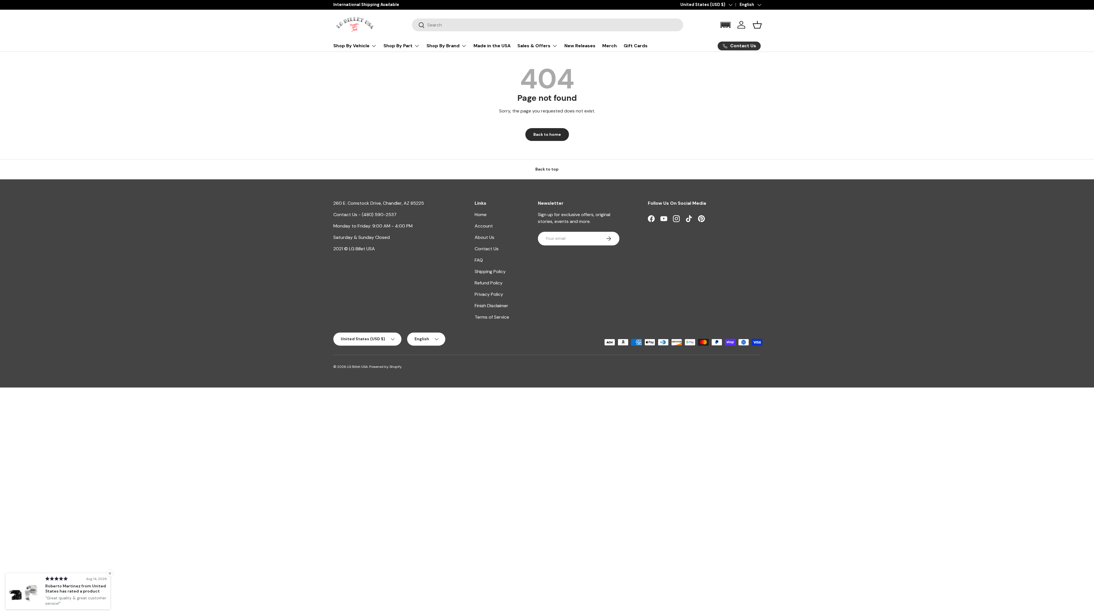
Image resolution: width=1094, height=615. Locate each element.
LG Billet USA (357, 366)
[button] (725, 25)
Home (481, 215)
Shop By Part (398, 46)
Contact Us (487, 249)
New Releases (579, 46)
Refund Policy (489, 283)
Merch (609, 46)
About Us (484, 237)
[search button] (418, 25)
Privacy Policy (489, 294)
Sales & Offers (533, 46)
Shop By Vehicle (351, 46)
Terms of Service (492, 317)
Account (484, 226)
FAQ (479, 260)
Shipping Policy (490, 271)
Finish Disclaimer (491, 306)
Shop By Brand (443, 46)
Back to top (547, 169)
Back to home (547, 134)
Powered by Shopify (385, 366)
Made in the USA (492, 46)
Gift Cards (636, 46)
